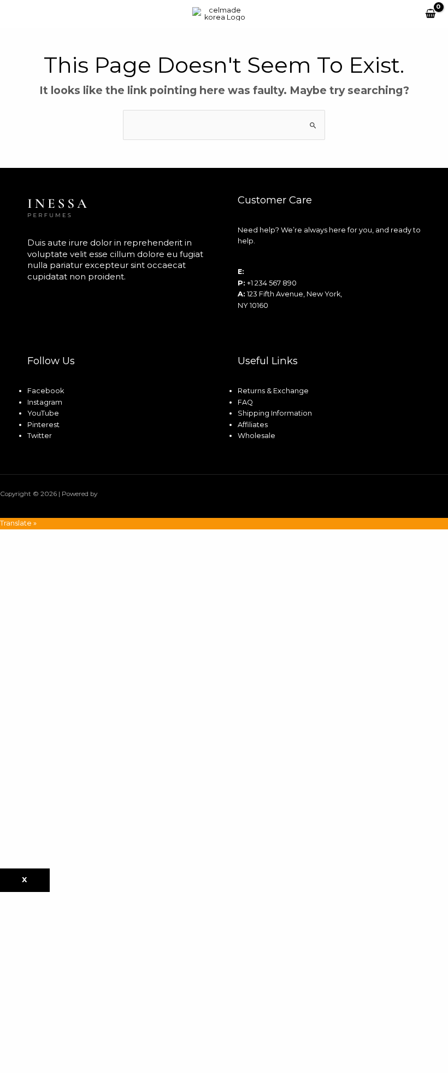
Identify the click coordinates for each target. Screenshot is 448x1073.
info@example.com (281, 271)
